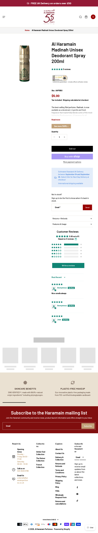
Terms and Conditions (59, 471)
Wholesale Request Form (61, 496)
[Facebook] (77, 487)
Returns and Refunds (60, 465)
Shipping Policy (59, 481)
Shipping (66, 100)
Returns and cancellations (60, 502)
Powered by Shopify (62, 529)
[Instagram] (77, 494)
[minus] (54, 137)
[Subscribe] (83, 457)
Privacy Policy (60, 476)
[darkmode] (93, 17)
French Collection (40, 466)
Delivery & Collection (59, 458)
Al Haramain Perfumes (44, 529)
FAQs (57, 491)
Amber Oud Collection (40, 453)
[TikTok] (77, 500)
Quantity (55, 132)
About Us (59, 449)
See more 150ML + (61, 126)
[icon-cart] (86, 16)
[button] (57, 69)
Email (57, 207)
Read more (56, 120)
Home (27, 30)
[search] (80, 16)
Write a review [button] (68, 265)
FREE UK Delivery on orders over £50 (51, 3)
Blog (57, 487)
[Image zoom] (24, 63)
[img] (57, 284)
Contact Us (59, 453)
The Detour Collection (40, 459)
